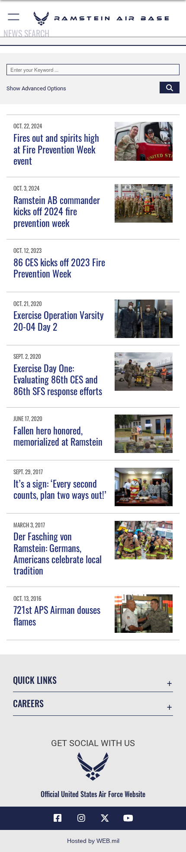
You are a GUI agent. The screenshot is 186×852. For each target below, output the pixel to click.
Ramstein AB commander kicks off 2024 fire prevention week (56, 211)
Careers (28, 703)
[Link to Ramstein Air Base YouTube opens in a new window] (128, 818)
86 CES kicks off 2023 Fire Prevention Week (59, 267)
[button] (14, 18)
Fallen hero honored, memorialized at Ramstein (58, 435)
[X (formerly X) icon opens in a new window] (104, 818)
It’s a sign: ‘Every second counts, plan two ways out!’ (59, 488)
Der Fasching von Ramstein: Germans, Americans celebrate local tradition (57, 553)
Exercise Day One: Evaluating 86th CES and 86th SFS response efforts (57, 379)
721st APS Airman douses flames (56, 615)
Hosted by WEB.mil (93, 840)
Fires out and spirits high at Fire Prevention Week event (56, 149)
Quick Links (35, 680)
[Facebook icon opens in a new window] (57, 818)
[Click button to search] (170, 87)
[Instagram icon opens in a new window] (81, 818)
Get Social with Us (93, 743)
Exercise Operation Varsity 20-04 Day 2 (58, 320)
